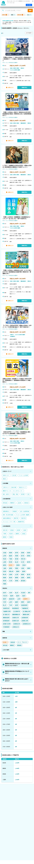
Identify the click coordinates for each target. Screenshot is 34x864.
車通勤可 (15, 511)
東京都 (18, 530)
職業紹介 (12, 503)
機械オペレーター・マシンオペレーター (13, 491)
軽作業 (22, 494)
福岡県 (17, 533)
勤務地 (4, 14)
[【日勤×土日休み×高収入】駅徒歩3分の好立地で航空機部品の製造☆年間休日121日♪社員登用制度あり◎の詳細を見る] (17, 118)
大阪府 (24, 530)
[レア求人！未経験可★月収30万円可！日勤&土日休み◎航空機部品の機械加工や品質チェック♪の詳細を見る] (17, 170)
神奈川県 (5, 530)
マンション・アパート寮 (9, 521)
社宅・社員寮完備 (24, 511)
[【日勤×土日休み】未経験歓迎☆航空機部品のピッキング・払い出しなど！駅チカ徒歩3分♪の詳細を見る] (17, 222)
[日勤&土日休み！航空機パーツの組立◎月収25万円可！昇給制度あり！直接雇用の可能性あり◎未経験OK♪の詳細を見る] (17, 384)
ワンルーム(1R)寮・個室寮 (22, 515)
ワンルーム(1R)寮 (23, 475)
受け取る (29, 5)
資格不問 (16, 518)
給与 (28, 14)
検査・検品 (15, 494)
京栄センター (6, 475)
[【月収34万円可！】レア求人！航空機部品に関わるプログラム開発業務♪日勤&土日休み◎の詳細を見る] (17, 437)
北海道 (23, 533)
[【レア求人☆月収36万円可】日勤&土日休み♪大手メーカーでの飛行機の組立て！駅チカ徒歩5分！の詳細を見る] (17, 331)
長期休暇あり (6, 511)
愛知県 (12, 530)
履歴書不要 (21, 521)
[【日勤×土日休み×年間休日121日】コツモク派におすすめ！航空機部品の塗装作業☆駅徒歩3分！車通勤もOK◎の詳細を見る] (17, 276)
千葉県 (4, 533)
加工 (28, 494)
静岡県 (4, 537)
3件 (16, 713)
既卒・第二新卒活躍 (8, 515)
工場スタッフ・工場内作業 (9, 487)
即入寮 (14, 475)
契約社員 (5, 503)
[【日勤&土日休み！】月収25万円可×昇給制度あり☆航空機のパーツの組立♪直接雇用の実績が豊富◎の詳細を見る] (17, 63)
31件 (16, 696)
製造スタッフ (22, 487)
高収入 (4, 479)
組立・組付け (6, 494)
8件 (16, 707)
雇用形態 (20, 14)
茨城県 (11, 537)
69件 (16, 702)
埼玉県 (11, 533)
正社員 (19, 503)
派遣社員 (26, 503)
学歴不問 (23, 518)
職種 (12, 14)
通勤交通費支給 (7, 518)
